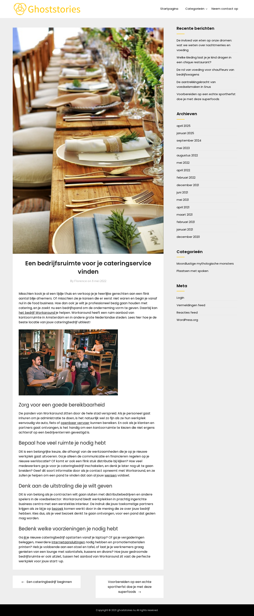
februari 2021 (186, 222)
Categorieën (194, 9)
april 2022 (183, 170)
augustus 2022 (187, 155)
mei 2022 (183, 163)
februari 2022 (186, 177)
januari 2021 (185, 229)
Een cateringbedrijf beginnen (49, 582)
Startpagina (169, 9)
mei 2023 (183, 148)
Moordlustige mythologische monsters (205, 263)
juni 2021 (182, 192)
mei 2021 (183, 200)
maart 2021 (185, 214)
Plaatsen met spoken (192, 271)
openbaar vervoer (75, 423)
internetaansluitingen (68, 542)
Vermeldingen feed (191, 305)
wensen (111, 475)
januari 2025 (185, 133)
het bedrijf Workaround (37, 312)
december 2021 (188, 185)
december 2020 (188, 237)
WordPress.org (187, 320)
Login (180, 298)
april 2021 (183, 207)
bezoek (57, 508)
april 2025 (183, 126)
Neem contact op (225, 9)
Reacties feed (187, 312)
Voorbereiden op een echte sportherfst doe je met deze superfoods (130, 587)
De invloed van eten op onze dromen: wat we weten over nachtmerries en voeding (204, 45)
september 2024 (189, 140)
